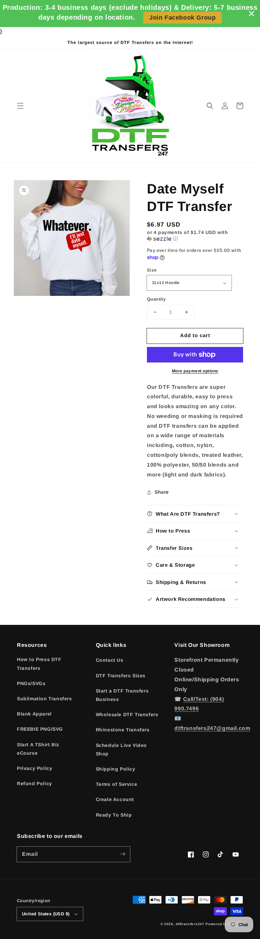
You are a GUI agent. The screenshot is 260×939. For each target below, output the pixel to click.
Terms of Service (116, 784)
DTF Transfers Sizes (121, 675)
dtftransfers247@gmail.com (212, 728)
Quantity (156, 299)
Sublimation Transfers (44, 698)
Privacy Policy (34, 768)
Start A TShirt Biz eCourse (38, 749)
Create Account (115, 799)
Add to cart (195, 335)
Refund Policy (34, 783)
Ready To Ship (114, 815)
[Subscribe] (122, 854)
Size (152, 270)
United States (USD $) (45, 913)
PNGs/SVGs (31, 683)
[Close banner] (251, 13)
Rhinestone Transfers (123, 729)
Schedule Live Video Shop (121, 749)
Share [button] (162, 492)
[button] (20, 105)
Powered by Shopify (224, 924)
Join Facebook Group (182, 17)
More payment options (195, 371)
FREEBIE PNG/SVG (40, 729)
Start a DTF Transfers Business (122, 695)
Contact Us (110, 660)
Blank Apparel (34, 714)
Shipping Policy (115, 769)
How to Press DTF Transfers (39, 664)
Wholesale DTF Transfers (127, 714)
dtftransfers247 (190, 924)
